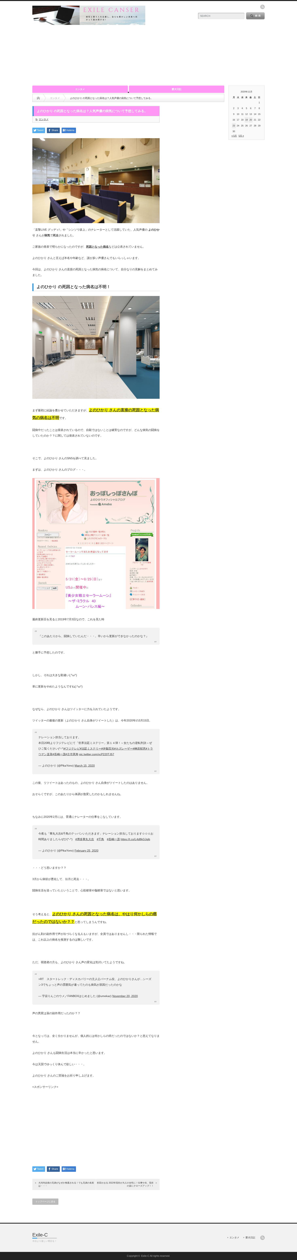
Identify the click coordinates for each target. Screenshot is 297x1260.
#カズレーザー (123, 748)
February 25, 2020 (86, 850)
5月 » (241, 136)
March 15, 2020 (85, 765)
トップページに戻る (45, 1201)
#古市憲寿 (71, 754)
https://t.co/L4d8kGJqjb (135, 839)
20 (251, 120)
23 (234, 125)
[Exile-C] (88, 23)
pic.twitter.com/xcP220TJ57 (96, 754)
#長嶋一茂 (59, 754)
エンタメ (80, 89)
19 (246, 120)
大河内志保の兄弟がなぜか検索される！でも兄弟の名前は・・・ (66, 1184)
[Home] (38, 98)
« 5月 (234, 136)
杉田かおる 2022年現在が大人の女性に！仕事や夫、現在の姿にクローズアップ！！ (125, 1184)
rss (262, 7)
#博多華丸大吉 (84, 839)
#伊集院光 (107, 748)
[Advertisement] (148, 55)
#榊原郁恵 (139, 748)
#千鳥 (100, 839)
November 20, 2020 (125, 996)
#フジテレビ (72, 748)
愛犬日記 (176, 89)
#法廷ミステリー (90, 748)
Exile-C (40, 1235)
